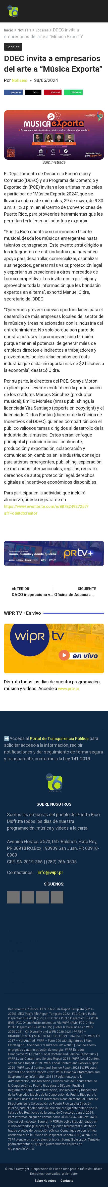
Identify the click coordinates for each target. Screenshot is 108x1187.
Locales (42, 30)
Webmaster (70, 1174)
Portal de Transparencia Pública (59, 738)
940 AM (16, 951)
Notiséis (24, 30)
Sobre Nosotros (46, 1181)
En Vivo (16, 931)
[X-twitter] (42, 897)
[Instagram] (28, 897)
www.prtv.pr (68, 688)
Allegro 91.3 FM (23, 941)
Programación (22, 961)
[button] (100, 10)
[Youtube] (57, 897)
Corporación (20, 981)
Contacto (67, 1181)
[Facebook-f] (13, 897)
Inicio (8, 30)
